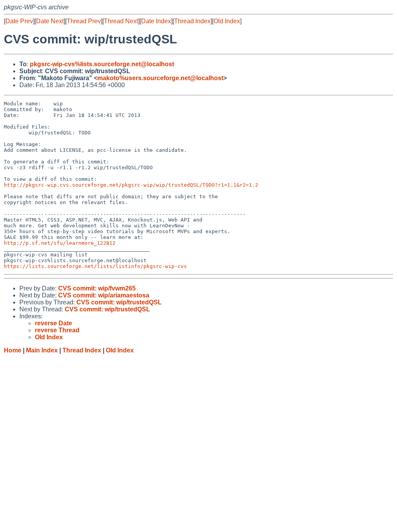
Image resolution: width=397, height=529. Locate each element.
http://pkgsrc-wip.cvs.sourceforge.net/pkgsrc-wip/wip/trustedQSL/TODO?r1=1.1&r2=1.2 (131, 185)
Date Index (156, 21)
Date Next (50, 21)
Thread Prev (84, 21)
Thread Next (121, 21)
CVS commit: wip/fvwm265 (97, 288)
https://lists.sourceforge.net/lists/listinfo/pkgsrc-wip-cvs (95, 266)
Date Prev (19, 21)
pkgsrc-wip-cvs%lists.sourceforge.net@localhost (102, 64)
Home (12, 350)
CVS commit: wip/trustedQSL (119, 302)
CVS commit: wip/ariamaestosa (103, 295)
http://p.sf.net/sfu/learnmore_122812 (60, 243)
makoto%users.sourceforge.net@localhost (160, 78)
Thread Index (192, 21)
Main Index (42, 350)
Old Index (227, 21)
